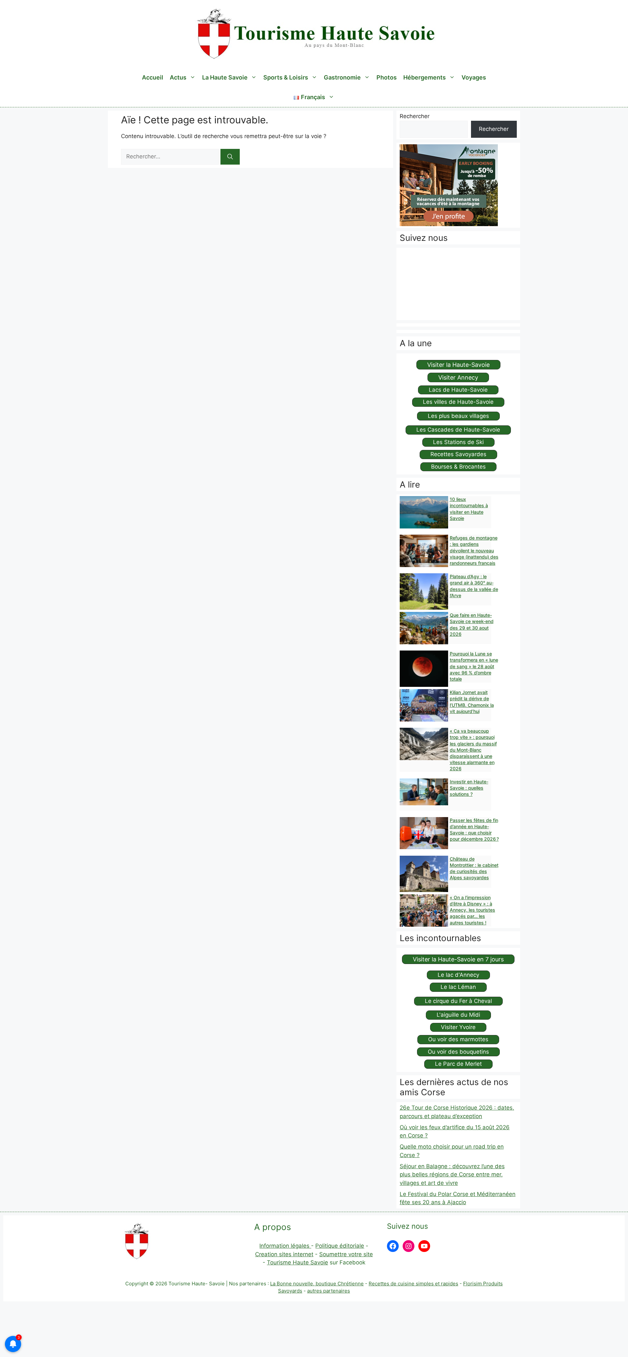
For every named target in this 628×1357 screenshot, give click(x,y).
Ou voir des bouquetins (458, 1051)
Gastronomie (342, 77)
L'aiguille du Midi (458, 1014)
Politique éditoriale (339, 1245)
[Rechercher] (230, 157)
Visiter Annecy (458, 377)
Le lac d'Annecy (458, 975)
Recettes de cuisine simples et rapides (413, 1283)
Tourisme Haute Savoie (297, 1262)
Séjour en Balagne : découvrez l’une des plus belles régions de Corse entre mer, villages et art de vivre (452, 1174)
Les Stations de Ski (458, 442)
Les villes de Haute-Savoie (458, 402)
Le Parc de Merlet (458, 1064)
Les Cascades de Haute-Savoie (458, 429)
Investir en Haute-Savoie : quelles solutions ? (469, 788)
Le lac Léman (458, 987)
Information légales (285, 1245)
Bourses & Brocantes (458, 466)
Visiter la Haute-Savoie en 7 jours (458, 959)
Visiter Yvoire (458, 1027)
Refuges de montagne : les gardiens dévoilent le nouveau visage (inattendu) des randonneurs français (474, 550)
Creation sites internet (284, 1254)
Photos (386, 77)
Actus (178, 77)
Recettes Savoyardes (458, 454)
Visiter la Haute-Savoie (458, 364)
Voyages (474, 77)
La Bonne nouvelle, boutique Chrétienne (317, 1283)
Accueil (152, 77)
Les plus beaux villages (458, 416)
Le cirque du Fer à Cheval (458, 1001)
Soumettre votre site (346, 1254)
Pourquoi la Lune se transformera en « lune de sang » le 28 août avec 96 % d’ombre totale (474, 666)
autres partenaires (328, 1291)
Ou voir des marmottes (458, 1039)
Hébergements (424, 77)
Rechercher (414, 116)
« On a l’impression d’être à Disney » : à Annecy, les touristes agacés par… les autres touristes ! (472, 910)
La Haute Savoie (225, 77)
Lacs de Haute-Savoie (458, 389)
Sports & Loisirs (285, 77)
